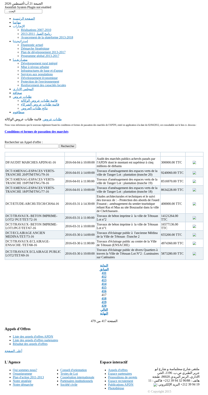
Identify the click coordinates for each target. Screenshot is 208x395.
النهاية (104, 313)
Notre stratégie (22, 381)
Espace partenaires (120, 373)
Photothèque (116, 388)
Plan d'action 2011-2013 (28, 377)
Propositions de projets (122, 377)
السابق (104, 269)
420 (104, 305)
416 (104, 291)
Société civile (68, 384)
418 (104, 298)
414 (104, 284)
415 (104, 287)
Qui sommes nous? (25, 370)
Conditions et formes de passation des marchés (36, 131)
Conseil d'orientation (73, 370)
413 (104, 280)
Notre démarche (23, 384)
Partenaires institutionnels (76, 381)
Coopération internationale (77, 377)
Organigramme (22, 373)
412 (104, 276)
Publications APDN (120, 384)
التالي (104, 309)
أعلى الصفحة (13, 351)
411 (104, 273)
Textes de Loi (69, 373)
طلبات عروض (52, 119)
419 (104, 302)
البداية (104, 265)
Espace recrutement (120, 381)
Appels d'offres (118, 370)
